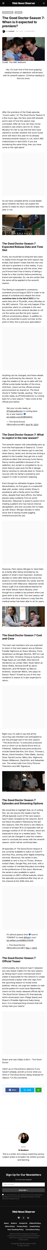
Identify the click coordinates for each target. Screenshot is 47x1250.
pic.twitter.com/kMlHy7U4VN (20, 940)
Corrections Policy (33, 1229)
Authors (14, 1223)
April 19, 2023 (32, 424)
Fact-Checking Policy (16, 1229)
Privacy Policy (22, 1226)
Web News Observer (23, 3)
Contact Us (23, 1223)
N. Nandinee (23, 1150)
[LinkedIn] (28, 1218)
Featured (18, 12)
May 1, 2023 (31, 948)
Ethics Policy (10, 1226)
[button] (3, 3)
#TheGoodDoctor (15, 411)
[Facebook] (19, 1218)
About (6, 1223)
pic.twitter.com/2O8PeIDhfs (19, 417)
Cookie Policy (35, 1226)
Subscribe (22, 1190)
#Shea (27, 937)
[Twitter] (23, 1218)
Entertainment (7, 12)
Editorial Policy (35, 1223)
